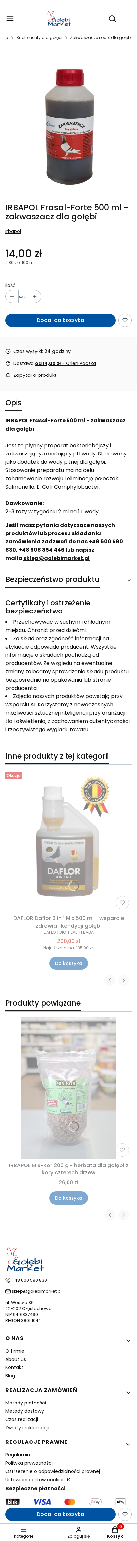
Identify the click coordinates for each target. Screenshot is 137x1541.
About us (15, 1359)
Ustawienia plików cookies (35, 1479)
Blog (10, 1375)
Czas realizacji (21, 1419)
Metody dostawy (24, 1411)
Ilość (10, 285)
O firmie (14, 1351)
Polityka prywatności (29, 1463)
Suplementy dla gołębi (39, 37)
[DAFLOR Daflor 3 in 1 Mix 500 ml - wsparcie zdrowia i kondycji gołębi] (68, 841)
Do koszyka (68, 963)
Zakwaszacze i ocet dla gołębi (101, 37)
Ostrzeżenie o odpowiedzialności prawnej (52, 1471)
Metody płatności (25, 1403)
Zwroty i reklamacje (28, 1427)
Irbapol (13, 231)
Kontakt (14, 1367)
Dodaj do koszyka (60, 320)
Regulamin (17, 1454)
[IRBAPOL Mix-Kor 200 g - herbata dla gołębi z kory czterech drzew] (68, 1088)
